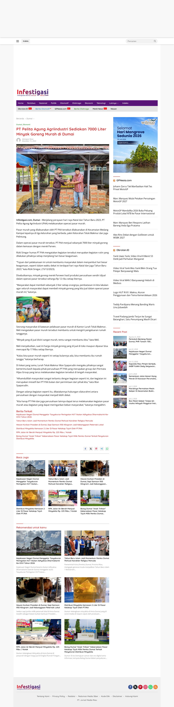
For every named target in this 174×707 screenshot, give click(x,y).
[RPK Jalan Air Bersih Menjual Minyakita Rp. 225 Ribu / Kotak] (62, 498)
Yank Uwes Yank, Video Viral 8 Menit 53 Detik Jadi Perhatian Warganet (133, 257)
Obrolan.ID (23, 109)
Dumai (19, 124)
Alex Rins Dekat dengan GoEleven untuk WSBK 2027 (133, 236)
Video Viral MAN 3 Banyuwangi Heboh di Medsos (133, 282)
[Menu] (18, 41)
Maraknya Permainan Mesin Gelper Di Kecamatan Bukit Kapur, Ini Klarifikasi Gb (141, 389)
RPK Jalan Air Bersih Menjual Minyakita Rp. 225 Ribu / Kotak (44, 432)
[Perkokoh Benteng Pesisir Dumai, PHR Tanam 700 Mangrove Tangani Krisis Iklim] (120, 341)
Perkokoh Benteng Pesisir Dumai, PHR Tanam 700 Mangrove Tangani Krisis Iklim (142, 340)
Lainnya (112, 103)
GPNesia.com (61, 109)
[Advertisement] (81, 19)
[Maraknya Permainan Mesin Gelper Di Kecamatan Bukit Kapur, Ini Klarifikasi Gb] (120, 390)
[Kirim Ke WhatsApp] (107, 449)
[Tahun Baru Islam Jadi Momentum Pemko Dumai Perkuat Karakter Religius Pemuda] (62, 468)
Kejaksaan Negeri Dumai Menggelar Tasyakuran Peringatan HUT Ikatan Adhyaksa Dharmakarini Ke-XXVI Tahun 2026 (62, 415)
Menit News (98, 109)
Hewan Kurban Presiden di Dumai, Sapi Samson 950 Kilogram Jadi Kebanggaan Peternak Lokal (60, 424)
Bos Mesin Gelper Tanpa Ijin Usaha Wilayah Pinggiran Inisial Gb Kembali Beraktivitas (143, 402)
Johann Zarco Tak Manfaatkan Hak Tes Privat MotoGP (132, 188)
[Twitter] (135, 687)
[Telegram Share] (102, 449)
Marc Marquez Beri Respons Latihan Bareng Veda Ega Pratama (131, 224)
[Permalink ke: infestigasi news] (18, 140)
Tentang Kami (43, 696)
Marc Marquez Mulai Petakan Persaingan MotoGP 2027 (134, 200)
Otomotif (64, 103)
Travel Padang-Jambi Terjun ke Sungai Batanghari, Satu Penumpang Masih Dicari (134, 318)
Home (20, 103)
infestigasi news (27, 139)
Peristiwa (31, 103)
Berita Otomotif (42, 109)
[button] (155, 41)
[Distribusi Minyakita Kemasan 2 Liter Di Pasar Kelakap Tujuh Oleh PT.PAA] (30, 498)
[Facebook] (130, 687)
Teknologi (101, 103)
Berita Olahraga (81, 109)
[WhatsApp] (150, 687)
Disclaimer (117, 696)
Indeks (25, 41)
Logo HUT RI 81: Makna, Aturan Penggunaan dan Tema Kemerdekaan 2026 (135, 294)
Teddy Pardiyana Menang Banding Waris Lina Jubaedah (134, 306)
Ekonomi (89, 103)
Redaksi (71, 696)
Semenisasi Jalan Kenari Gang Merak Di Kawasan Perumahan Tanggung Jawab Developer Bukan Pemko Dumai (143, 377)
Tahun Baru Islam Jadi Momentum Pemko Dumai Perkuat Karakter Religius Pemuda (54, 421)
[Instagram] (145, 687)
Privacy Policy (58, 696)
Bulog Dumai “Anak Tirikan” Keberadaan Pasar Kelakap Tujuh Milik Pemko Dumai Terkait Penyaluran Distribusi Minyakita (62, 437)
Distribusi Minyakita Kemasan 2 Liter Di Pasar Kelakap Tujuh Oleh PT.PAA (49, 428)
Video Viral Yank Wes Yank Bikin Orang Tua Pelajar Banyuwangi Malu (135, 270)
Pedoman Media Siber (88, 696)
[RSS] (155, 687)
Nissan (114, 109)
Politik (53, 103)
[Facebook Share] (85, 449)
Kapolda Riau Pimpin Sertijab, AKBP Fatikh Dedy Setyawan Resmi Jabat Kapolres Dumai (142, 365)
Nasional (43, 103)
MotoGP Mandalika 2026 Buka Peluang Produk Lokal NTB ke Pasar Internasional (134, 212)
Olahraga (76, 103)
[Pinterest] (140, 687)
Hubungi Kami (131, 696)
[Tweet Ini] (91, 449)
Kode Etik (105, 696)
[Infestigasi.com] (32, 92)
